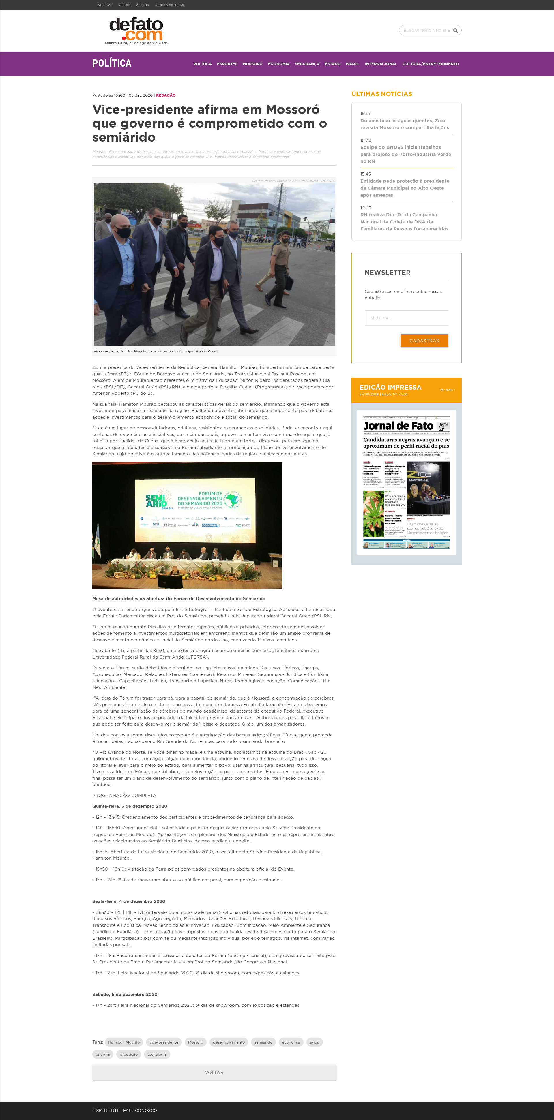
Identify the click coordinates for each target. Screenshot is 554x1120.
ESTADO (333, 64)
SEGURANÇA (307, 64)
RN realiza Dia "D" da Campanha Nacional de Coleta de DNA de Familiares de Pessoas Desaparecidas (404, 221)
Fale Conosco (140, 1110)
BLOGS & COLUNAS (169, 5)
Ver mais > (448, 390)
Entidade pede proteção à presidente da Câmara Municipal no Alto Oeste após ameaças (405, 188)
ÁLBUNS (142, 5)
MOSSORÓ (253, 64)
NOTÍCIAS (105, 5)
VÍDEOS (124, 5)
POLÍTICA (202, 64)
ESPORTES (227, 64)
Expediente (106, 1110)
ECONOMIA (279, 64)
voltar (214, 1072)
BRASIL (353, 64)
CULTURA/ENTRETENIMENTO (431, 64)
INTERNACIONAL (381, 64)
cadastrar (424, 340)
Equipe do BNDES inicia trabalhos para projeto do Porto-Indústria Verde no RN (405, 154)
